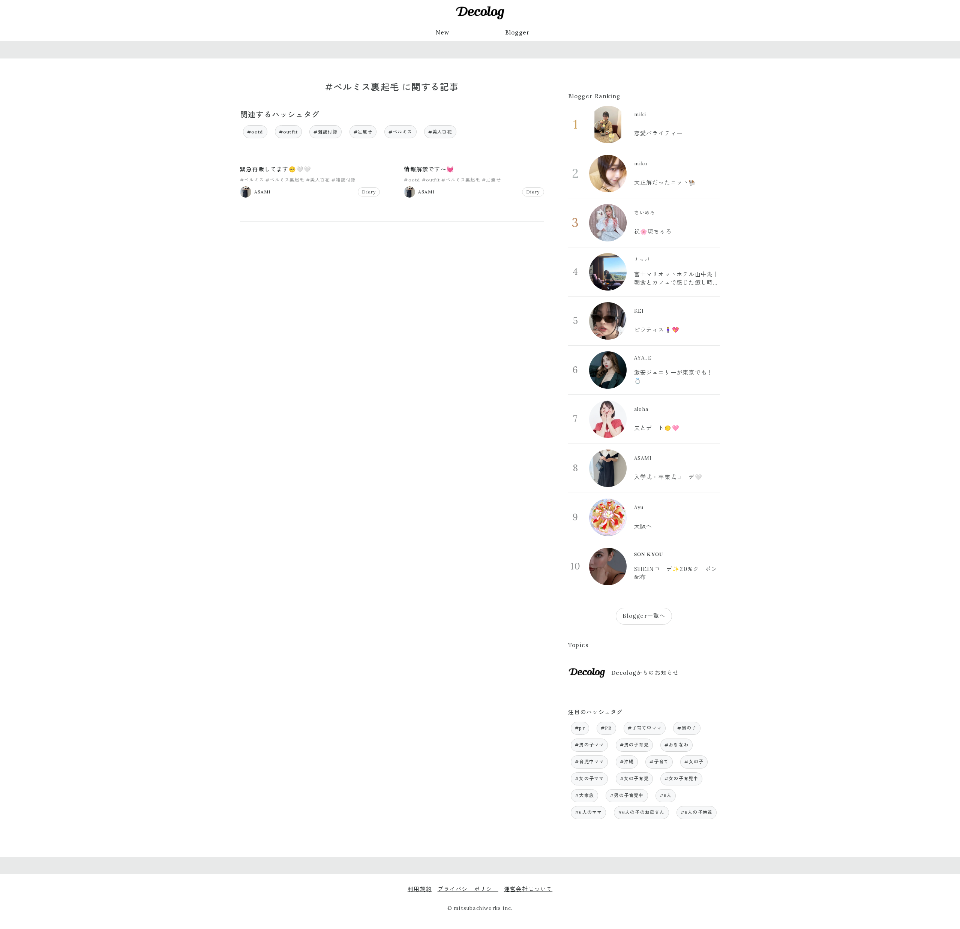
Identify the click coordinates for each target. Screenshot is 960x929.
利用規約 (420, 889)
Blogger (517, 32)
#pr (580, 728)
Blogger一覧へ (643, 615)
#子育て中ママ (645, 728)
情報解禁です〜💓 (429, 169)
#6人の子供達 (696, 812)
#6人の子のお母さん (641, 812)
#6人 (666, 795)
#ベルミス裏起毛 (285, 180)
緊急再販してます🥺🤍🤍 (275, 169)
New (443, 32)
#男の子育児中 (627, 795)
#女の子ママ (589, 778)
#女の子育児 (634, 778)
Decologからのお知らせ (645, 672)
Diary (369, 192)
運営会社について (528, 889)
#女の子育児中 (681, 778)
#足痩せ (363, 132)
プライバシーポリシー (468, 889)
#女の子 (694, 761)
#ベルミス (400, 132)
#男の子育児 (634, 745)
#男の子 (686, 728)
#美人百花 (440, 132)
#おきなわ (676, 745)
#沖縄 (627, 761)
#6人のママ (588, 812)
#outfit (288, 132)
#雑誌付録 (326, 132)
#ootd (255, 132)
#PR (606, 728)
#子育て (659, 761)
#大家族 (584, 795)
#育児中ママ (589, 761)
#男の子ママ (589, 745)
